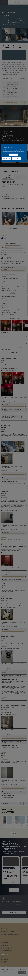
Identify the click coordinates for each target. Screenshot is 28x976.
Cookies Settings (13, 154)
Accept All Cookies (6, 158)
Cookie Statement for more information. (17, 151)
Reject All (16, 158)
